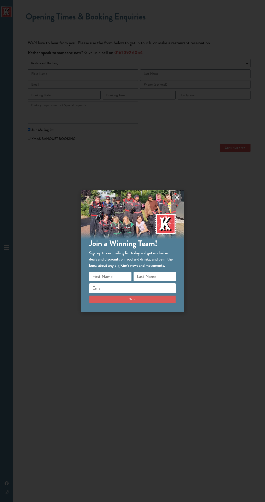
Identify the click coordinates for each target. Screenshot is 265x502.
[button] (177, 197)
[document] (132, 251)
